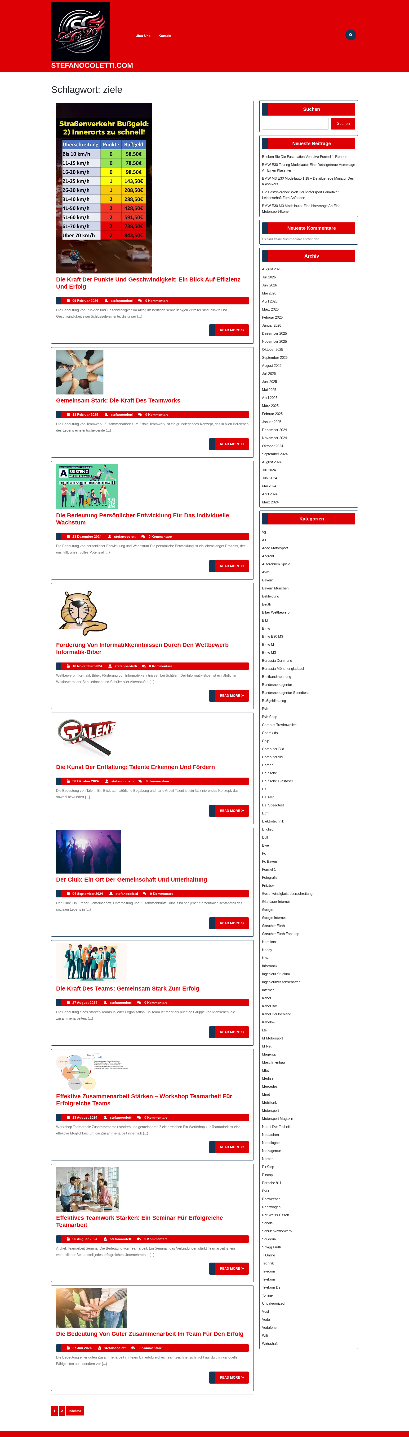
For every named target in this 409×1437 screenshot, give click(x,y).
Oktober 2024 (272, 446)
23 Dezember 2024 (87, 536)
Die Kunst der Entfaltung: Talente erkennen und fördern (135, 767)
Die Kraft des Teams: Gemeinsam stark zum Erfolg (127, 988)
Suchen (311, 109)
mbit (265, 1070)
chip (265, 741)
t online (268, 1255)
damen (267, 765)
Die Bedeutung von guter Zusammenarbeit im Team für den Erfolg (150, 1333)
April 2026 (269, 301)
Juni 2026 (269, 285)
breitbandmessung (276, 677)
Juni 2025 (269, 382)
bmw (266, 628)
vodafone (269, 1327)
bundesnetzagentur (277, 685)
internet (268, 990)
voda (266, 1319)
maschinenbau (273, 1062)
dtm (265, 813)
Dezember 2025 (274, 333)
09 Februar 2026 (85, 301)
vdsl (265, 1311)
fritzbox (268, 885)
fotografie (269, 877)
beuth (266, 604)
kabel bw (269, 1006)
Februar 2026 (272, 317)
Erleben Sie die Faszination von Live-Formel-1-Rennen (304, 157)
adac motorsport (275, 548)
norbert (268, 1159)
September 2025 (275, 357)
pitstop (267, 1175)
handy (267, 950)
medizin (268, 1078)
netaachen (270, 1135)
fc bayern (270, 861)
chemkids (270, 733)
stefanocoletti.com (92, 65)
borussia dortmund (277, 660)
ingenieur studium (276, 974)
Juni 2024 (269, 478)
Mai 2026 (269, 293)
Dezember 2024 (274, 430)
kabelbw (268, 1022)
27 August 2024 (84, 1002)
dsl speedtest (273, 805)
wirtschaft (270, 1344)
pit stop (268, 1167)
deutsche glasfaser (277, 781)
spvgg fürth (271, 1247)
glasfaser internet (276, 902)
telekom (268, 1279)
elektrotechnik (273, 821)
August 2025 (271, 366)
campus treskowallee (279, 725)
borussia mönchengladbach (283, 669)
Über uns (143, 36)
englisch (268, 829)
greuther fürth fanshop (280, 934)
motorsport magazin (277, 1119)
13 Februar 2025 (85, 414)
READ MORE (234, 332)
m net (266, 1046)
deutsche (269, 773)
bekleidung (270, 596)
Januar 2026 (271, 325)
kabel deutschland (276, 1014)
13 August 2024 (84, 1117)
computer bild (273, 749)
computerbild (272, 757)
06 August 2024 (84, 1239)
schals (267, 1223)
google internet (274, 918)
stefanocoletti (122, 301)
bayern (267, 580)
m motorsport (272, 1038)
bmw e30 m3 (272, 636)
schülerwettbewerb (277, 1231)
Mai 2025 (269, 390)
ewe (265, 845)
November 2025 (274, 341)
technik (268, 1263)
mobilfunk (269, 1102)
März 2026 (270, 309)
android (268, 556)
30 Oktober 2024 (85, 781)
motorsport (270, 1110)
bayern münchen (275, 588)
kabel (266, 998)
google (267, 910)
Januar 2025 (271, 422)
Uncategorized (273, 1303)
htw (265, 958)
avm (265, 572)
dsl (264, 789)
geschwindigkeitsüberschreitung (287, 894)
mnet (266, 1094)
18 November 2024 (87, 666)
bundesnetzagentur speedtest (285, 693)
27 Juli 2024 (82, 1348)
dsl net (268, 797)
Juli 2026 (269, 277)
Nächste (75, 1411)
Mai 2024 (269, 486)
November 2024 (274, 438)
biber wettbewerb (275, 612)
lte (264, 1030)
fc (264, 853)
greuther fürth (273, 926)
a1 (264, 540)
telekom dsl (271, 1287)
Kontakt (165, 36)
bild (265, 620)
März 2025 (270, 406)
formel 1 (269, 869)
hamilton (269, 942)
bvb (265, 709)
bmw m (268, 644)
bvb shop (269, 717)
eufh (265, 837)
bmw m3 (269, 652)
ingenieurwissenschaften (281, 982)
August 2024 (271, 462)
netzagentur (271, 1151)
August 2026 (271, 269)
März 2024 (270, 502)
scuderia (269, 1239)
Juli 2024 (269, 470)
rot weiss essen (275, 1215)
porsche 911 (271, 1183)
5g (264, 532)
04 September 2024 (87, 894)
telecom (268, 1271)
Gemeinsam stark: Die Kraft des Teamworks (118, 400)
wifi (265, 1335)
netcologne (271, 1143)
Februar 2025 (272, 414)
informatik (269, 966)
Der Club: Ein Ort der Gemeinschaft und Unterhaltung (131, 879)
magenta (269, 1054)
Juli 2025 (269, 374)
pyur (265, 1191)
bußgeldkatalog (274, 701)
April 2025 (269, 398)
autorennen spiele (276, 564)
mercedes (270, 1086)
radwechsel (271, 1199)
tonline (267, 1295)
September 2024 (275, 454)
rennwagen (271, 1207)
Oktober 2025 (272, 349)
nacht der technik (276, 1127)
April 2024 (269, 494)
